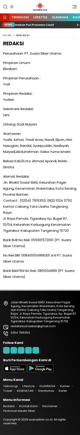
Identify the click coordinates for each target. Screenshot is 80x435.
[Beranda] (4, 17)
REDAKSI (23, 35)
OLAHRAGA (60, 17)
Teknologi (20, 17)
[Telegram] (35, 350)
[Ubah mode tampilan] (11, 6)
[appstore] (14, 371)
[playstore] (40, 371)
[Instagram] (21, 350)
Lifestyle (40, 17)
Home (7, 35)
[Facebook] (6, 350)
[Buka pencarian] (5, 6)
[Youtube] (28, 350)
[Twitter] (13, 350)
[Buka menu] (73, 7)
